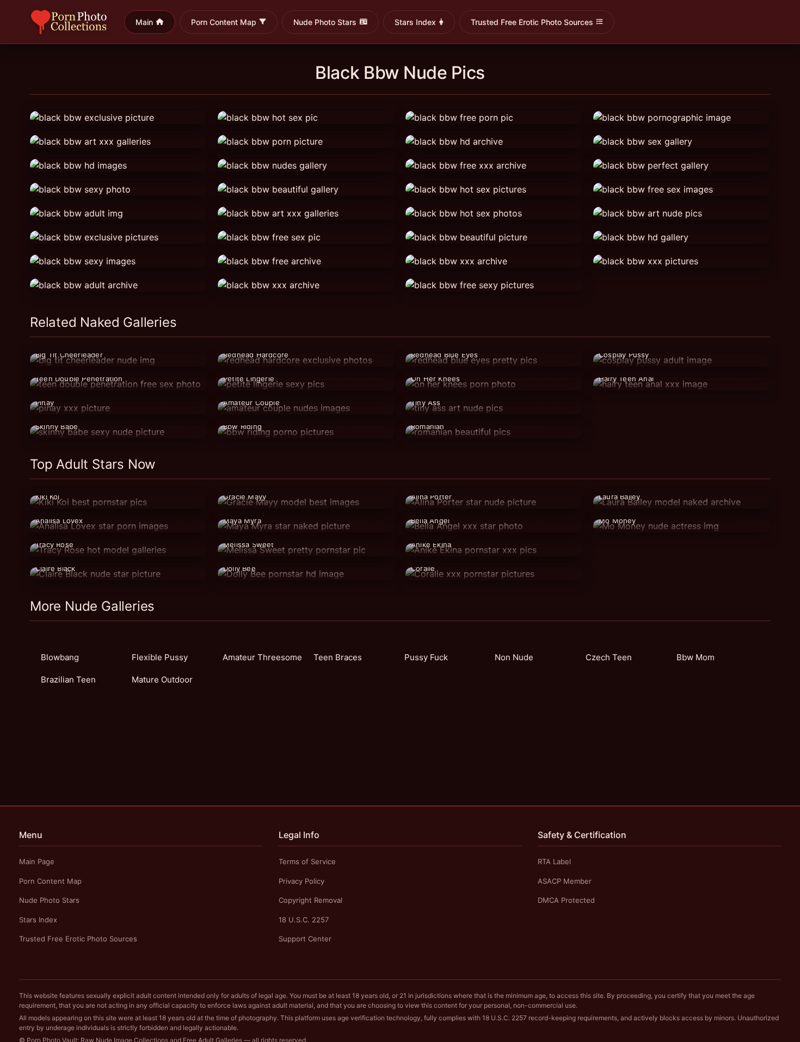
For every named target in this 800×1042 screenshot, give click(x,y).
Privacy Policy (301, 881)
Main (144, 22)
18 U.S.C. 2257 (304, 919)
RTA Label (554, 861)
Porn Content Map (223, 22)
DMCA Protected (566, 900)
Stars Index (415, 22)
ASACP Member (565, 881)
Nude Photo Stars (324, 22)
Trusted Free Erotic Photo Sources (532, 22)
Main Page (36, 861)
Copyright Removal (310, 900)
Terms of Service (307, 861)
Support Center (305, 938)
